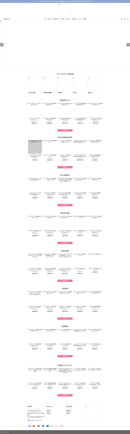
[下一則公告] (103, 1)
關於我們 (49, 410)
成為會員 (62, 19)
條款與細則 (74, 19)
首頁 (45, 19)
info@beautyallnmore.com (37, 411)
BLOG (80, 19)
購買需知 (49, 411)
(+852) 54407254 (37, 410)
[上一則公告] (27, 1)
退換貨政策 (68, 411)
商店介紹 (67, 19)
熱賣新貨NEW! (56, 19)
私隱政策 (68, 413)
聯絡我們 (85, 19)
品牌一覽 (49, 19)
